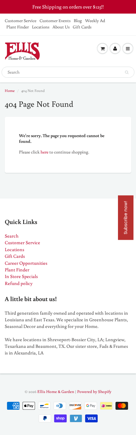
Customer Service (20, 20)
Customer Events (55, 20)
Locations (40, 27)
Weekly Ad (95, 20)
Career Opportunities (26, 263)
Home (10, 90)
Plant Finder (17, 27)
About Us (61, 27)
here (44, 152)
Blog (78, 20)
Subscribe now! (125, 217)
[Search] (127, 72)
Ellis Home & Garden (55, 391)
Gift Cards (82, 27)
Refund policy (19, 283)
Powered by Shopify (94, 391)
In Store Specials (21, 276)
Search (12, 236)
